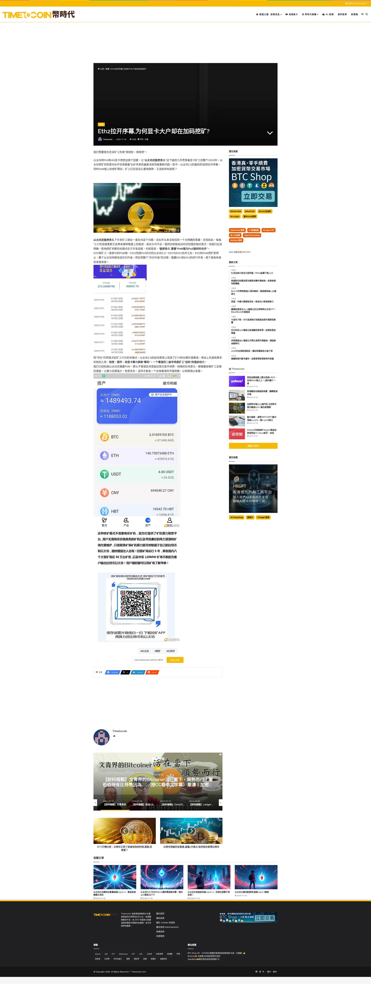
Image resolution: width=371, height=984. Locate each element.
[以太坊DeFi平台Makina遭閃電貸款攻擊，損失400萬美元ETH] (162, 877)
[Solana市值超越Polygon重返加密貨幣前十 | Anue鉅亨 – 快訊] (237, 433)
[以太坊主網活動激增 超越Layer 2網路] (256, 877)
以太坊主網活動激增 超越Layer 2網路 (252, 892)
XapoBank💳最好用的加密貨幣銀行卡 (204, 959)
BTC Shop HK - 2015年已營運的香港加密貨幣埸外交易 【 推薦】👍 (216, 953)
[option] (157, 782)
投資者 (97, 959)
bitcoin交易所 (265, 211)
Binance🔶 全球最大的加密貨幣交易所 (204, 956)
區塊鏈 (169, 954)
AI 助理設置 (254, 230)
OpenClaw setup (252, 235)
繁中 (269, 972)
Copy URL (175, 660)
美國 (145, 959)
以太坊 (145, 651)
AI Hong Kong (236, 517)
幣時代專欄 (310, 14)
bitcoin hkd (235, 211)
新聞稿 (354, 14)
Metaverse (123, 954)
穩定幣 (136, 959)
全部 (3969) (253, 446)
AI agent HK (268, 230)
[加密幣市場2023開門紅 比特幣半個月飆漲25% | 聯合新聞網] (237, 408)
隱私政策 (160, 918)
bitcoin (98, 954)
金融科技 (163, 959)
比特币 (171, 651)
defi (106, 954)
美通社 (153, 959)
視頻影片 (293, 14)
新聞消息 (275, 14)
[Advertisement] (185, 37)
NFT (133, 954)
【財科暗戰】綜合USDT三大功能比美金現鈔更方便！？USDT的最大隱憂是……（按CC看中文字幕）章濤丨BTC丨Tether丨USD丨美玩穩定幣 (158, 784)
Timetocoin (107, 139)
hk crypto (234, 216)
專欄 (107, 69)
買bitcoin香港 (250, 216)
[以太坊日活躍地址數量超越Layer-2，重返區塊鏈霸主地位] (114, 877)
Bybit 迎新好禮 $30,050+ (240, 252)
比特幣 (107, 959)
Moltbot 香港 (236, 240)
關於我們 (160, 913)
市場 (178, 954)
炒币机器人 (118, 959)
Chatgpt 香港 (263, 517)
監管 (128, 959)
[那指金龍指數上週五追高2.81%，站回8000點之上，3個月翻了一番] (237, 381)
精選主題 (264, 14)
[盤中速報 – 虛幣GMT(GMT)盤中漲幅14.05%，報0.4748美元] (237, 421)
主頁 (102, 69)
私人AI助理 (235, 235)
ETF (113, 954)
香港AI (250, 517)
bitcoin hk (249, 211)
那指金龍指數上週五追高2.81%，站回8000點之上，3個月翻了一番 (262, 380)
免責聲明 (160, 936)
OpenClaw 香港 (237, 230)
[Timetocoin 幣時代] (38, 14)
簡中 (275, 972)
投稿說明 (160, 931)
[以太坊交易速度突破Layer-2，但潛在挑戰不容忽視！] (209, 877)
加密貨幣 (159, 954)
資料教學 (342, 14)
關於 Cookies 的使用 (165, 922)
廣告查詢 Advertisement (356, 3)
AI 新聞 (329, 14)
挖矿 (158, 651)
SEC (141, 954)
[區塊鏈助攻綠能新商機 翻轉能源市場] (237, 395)
